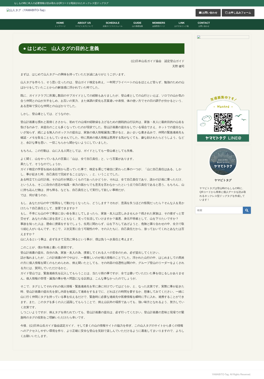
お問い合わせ (209, 12)
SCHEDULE (112, 24)
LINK (181, 24)
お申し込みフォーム (239, 12)
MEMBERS (158, 24)
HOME (60, 24)
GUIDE (137, 24)
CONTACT (204, 24)
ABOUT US (84, 24)
